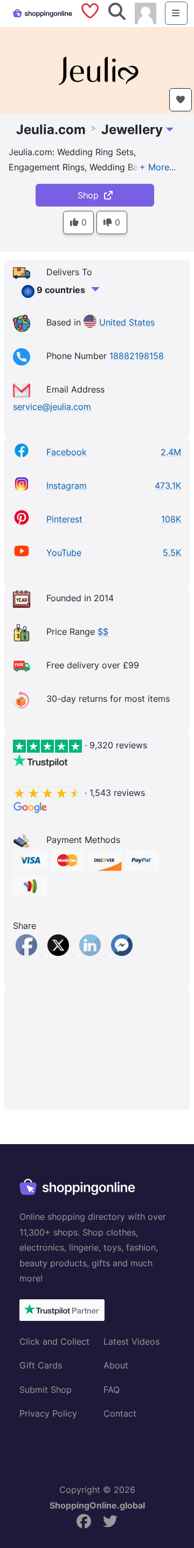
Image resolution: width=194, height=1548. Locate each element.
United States (127, 322)
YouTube (63, 552)
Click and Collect (54, 1341)
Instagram (66, 485)
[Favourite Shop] (180, 99)
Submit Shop (45, 1389)
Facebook (66, 452)
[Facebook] (28, 952)
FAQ (111, 1389)
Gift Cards (40, 1365)
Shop (91, 195)
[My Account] (145, 12)
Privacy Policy (48, 1413)
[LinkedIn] (91, 952)
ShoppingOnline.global (97, 1505)
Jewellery (132, 129)
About (115, 1365)
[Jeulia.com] (97, 69)
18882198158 (136, 355)
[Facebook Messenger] (121, 952)
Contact (119, 1413)
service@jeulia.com (52, 406)
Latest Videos (131, 1341)
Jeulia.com (51, 129)
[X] (59, 952)
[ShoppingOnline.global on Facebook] (84, 1521)
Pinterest (64, 519)
